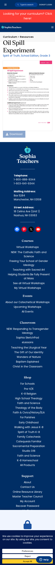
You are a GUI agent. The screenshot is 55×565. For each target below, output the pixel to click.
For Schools (27, 383)
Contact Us (27, 487)
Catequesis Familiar (28, 441)
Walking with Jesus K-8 (28, 427)
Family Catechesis (28, 437)
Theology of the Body (28, 408)
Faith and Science (28, 403)
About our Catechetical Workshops (27, 302)
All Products (27, 465)
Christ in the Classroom (27, 366)
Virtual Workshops (27, 247)
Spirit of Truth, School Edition (21, 55)
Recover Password (27, 506)
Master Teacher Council (27, 496)
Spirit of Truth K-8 (29, 432)
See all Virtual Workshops (29, 283)
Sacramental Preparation (29, 446)
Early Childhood (29, 422)
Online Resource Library (27, 492)
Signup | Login (45, 4)
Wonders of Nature (29, 357)
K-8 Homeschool (27, 460)
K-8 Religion (28, 393)
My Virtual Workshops (27, 288)
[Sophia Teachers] (11, 27)
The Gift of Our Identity (28, 352)
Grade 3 (45, 55)
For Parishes (27, 417)
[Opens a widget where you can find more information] (44, 560)
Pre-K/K (29, 389)
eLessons (27, 342)
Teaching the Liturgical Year (29, 347)
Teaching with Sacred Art (29, 269)
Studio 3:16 (28, 451)
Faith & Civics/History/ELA (29, 412)
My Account (27, 501)
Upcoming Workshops (27, 307)
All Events (27, 311)
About (27, 482)
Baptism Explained (27, 361)
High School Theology (28, 398)
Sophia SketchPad (27, 337)
